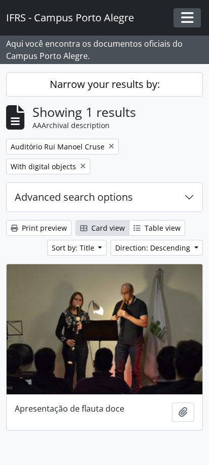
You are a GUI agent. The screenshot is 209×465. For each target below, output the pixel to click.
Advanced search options (74, 197)
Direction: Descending (153, 248)
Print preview (43, 228)
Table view (162, 228)
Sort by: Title (74, 248)
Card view (107, 228)
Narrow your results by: (105, 84)
